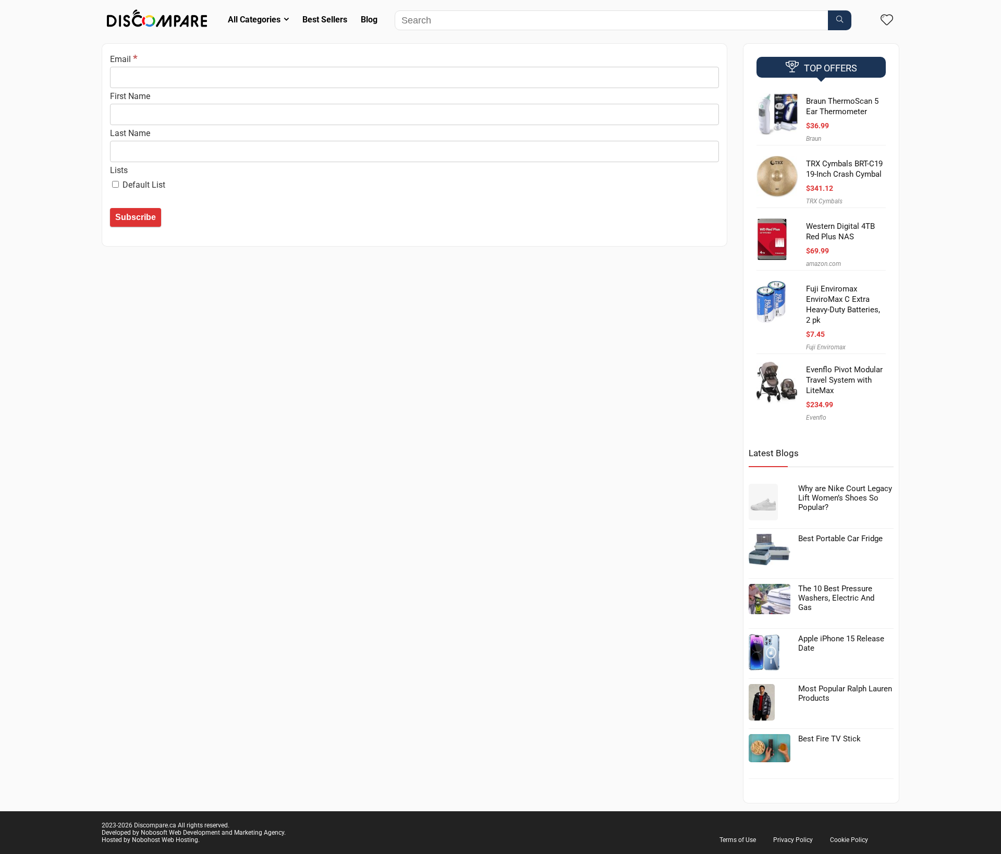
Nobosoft (154, 832)
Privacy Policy (793, 840)
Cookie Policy (849, 840)
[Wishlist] (887, 21)
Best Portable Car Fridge (840, 538)
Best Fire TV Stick (829, 738)
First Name (130, 96)
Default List (142, 185)
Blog (369, 20)
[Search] (839, 20)
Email (124, 59)
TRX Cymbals (824, 201)
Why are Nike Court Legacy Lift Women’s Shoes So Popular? (845, 498)
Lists (119, 170)
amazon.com (823, 263)
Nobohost (146, 840)
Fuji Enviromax (826, 347)
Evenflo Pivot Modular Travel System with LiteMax (844, 380)
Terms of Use (737, 840)
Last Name (130, 133)
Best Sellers (324, 20)
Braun (813, 138)
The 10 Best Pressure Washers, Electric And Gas (836, 598)
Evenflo (816, 417)
